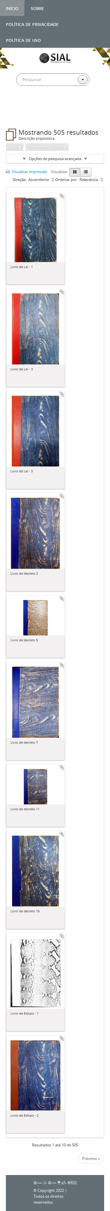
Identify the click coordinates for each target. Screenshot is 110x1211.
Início (12, 8)
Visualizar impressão (29, 171)
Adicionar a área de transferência (62, 196)
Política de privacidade (32, 24)
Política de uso (23, 40)
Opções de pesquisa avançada (55, 158)
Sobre (37, 8)
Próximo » (91, 1158)
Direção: (20, 179)
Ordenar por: (66, 179)
